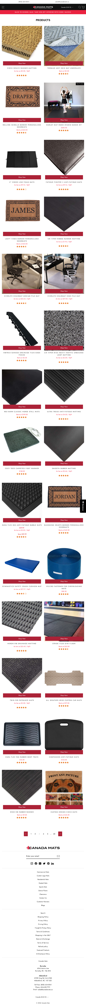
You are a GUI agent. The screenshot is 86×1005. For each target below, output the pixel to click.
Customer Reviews (43, 901)
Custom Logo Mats (43, 876)
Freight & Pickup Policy (43, 928)
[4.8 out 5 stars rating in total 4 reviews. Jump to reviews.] (22, 417)
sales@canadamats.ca (62, 2)
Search (43, 913)
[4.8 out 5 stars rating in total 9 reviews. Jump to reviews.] (64, 303)
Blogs (43, 905)
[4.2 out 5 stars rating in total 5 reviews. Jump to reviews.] (22, 189)
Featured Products (43, 950)
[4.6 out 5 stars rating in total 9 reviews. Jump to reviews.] (22, 303)
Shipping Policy (43, 917)
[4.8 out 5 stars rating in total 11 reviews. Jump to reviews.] (22, 473)
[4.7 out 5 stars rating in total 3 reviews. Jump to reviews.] (64, 418)
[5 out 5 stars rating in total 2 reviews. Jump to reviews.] (64, 762)
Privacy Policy (43, 920)
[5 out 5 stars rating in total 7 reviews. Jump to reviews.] (22, 762)
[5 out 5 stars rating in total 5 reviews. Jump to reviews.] (64, 130)
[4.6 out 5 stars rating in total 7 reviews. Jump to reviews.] (64, 73)
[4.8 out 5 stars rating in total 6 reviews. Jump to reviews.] (22, 707)
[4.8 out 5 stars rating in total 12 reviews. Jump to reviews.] (22, 75)
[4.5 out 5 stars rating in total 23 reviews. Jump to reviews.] (22, 246)
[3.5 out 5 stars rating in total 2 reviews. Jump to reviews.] (22, 593)
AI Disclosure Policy (43, 954)
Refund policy (43, 946)
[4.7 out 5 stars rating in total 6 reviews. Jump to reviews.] (22, 536)
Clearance (43, 894)
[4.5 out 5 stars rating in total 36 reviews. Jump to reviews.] (22, 132)
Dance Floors (43, 890)
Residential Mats (43, 879)
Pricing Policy (43, 924)
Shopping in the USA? (43, 935)
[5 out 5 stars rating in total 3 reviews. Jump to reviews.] (64, 189)
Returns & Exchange (43, 939)
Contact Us (43, 898)
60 (54, 834)
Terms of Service (43, 943)
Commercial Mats (43, 872)
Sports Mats (43, 887)
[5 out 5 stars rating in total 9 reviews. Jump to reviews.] (64, 362)
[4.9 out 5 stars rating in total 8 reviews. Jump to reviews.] (64, 532)
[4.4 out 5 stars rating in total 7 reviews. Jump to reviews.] (64, 246)
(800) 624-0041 (24, 2)
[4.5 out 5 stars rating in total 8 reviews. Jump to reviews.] (64, 649)
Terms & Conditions (43, 931)
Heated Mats (43, 883)
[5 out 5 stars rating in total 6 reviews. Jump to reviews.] (64, 475)
